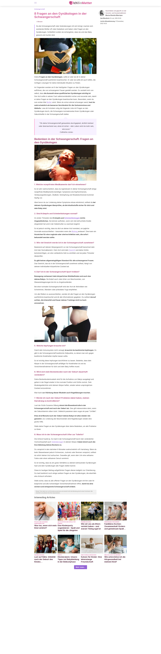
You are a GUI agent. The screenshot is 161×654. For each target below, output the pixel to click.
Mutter (49, 102)
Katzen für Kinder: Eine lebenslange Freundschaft (91, 559)
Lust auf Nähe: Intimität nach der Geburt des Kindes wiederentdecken (45, 559)
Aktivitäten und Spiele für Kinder (66, 522)
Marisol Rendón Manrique (114, 15)
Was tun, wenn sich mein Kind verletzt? (45, 526)
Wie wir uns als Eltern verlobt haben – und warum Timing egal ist (91, 526)
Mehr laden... (80, 567)
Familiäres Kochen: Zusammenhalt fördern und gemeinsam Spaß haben (114, 526)
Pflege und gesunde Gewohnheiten (41, 522)
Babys (60, 555)
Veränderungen (57, 442)
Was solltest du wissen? (112, 555)
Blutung (75, 231)
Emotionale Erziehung (88, 555)
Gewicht (72, 250)
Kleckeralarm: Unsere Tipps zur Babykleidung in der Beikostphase (68, 559)
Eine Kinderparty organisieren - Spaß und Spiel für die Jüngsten (69, 527)
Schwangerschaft (39, 9)
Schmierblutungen (72, 218)
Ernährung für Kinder (111, 522)
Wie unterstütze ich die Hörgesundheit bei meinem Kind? (114, 559)
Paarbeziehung (86, 522)
